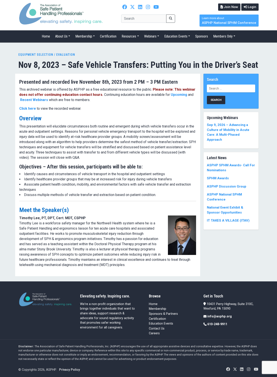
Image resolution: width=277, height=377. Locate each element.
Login (251, 7)
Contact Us (156, 328)
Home (46, 36)
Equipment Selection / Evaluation (46, 54)
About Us (61, 36)
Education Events (175, 36)
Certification (108, 36)
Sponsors (201, 36)
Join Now (230, 7)
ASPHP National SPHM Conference (229, 20)
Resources (129, 36)
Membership (83, 36)
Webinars (150, 36)
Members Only (223, 36)
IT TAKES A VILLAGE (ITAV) (228, 220)
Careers (154, 333)
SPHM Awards (218, 178)
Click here (27, 108)
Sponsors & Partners (163, 314)
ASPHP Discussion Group (226, 186)
